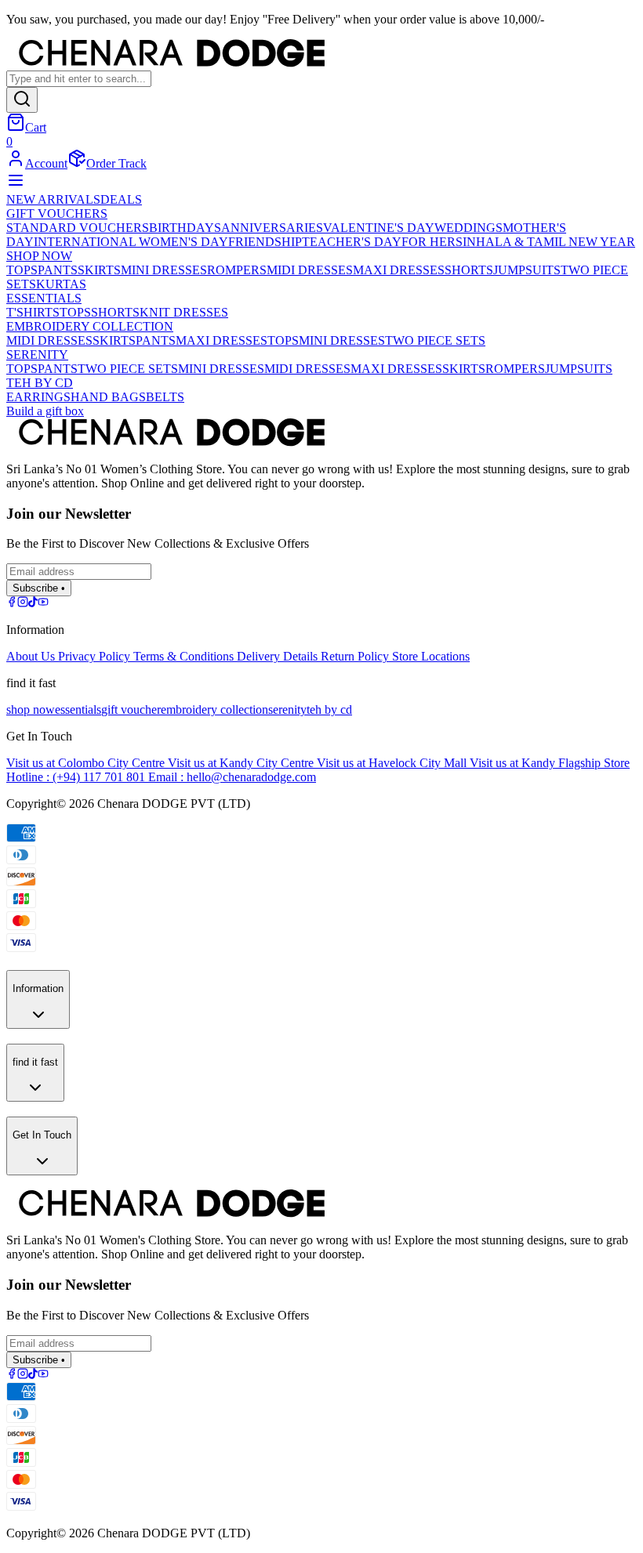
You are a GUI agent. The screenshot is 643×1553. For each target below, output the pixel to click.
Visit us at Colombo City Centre (87, 762)
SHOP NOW (39, 255)
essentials (78, 709)
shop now (30, 709)
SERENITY (37, 354)
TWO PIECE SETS (435, 340)
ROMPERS (237, 270)
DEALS (121, 199)
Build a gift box (45, 411)
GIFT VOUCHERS (56, 213)
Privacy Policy (95, 656)
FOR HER (428, 241)
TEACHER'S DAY (351, 241)
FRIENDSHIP (265, 241)
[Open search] (22, 100)
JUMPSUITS (527, 270)
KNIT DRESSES (184, 312)
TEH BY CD (39, 382)
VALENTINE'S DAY (378, 227)
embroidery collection (214, 709)
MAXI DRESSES (399, 270)
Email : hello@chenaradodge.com (232, 777)
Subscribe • (39, 588)
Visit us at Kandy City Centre (242, 762)
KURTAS (61, 284)
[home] (321, 55)
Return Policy (356, 656)
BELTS (165, 397)
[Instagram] (22, 603)
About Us (32, 656)
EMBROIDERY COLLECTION (89, 326)
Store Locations (431, 656)
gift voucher (131, 709)
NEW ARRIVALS (53, 199)
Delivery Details (279, 656)
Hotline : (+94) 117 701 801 (77, 777)
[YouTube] (43, 603)
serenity (287, 709)
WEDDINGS (468, 227)
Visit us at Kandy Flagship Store (550, 762)
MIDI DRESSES (310, 270)
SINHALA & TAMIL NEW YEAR (545, 241)
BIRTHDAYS (185, 227)
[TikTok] (33, 603)
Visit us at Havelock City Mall (393, 762)
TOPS (22, 270)
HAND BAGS (108, 397)
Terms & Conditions (185, 656)
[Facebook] (11, 603)
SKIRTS (99, 270)
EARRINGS (38, 397)
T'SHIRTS (33, 312)
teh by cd (329, 709)
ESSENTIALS (44, 298)
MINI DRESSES (164, 270)
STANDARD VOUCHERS (77, 227)
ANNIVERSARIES (272, 227)
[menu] (15, 185)
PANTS (58, 270)
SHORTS (469, 270)
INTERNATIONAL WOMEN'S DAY (131, 241)
